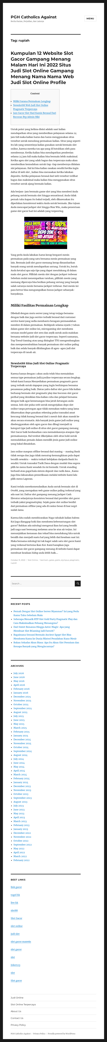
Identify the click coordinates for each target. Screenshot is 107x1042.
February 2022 (22, 860)
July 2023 (19, 805)
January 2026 (21, 692)
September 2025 (23, 708)
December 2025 (22, 696)
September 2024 (23, 751)
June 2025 (19, 720)
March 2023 (20, 821)
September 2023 (23, 797)
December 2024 (22, 739)
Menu (90, 18)
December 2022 (22, 833)
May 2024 (19, 766)
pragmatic (74, 560)
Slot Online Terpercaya (23, 1004)
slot (13, 957)
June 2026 (19, 677)
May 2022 (19, 848)
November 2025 (22, 700)
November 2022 (22, 836)
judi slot (15, 933)
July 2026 (19, 673)
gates (51, 560)
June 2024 (19, 762)
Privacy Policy (18, 1025)
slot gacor (16, 949)
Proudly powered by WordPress (61, 1034)
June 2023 (19, 809)
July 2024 (19, 759)
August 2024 (20, 755)
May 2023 (19, 813)
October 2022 (21, 840)
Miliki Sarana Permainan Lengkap (32, 101)
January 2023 (21, 829)
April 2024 (19, 770)
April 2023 (19, 817)
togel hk (15, 894)
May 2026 (19, 681)
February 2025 (22, 731)
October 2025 (21, 704)
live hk (14, 902)
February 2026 (22, 688)
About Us (16, 1011)
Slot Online (33, 560)
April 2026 (19, 685)
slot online (17, 926)
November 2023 (22, 790)
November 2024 (22, 743)
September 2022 (23, 844)
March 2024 (20, 774)
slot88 (14, 910)
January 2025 (21, 735)
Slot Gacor (16, 918)
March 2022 (20, 856)
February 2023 (21, 825)
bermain (44, 560)
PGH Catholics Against (34, 17)
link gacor (16, 887)
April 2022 (19, 852)
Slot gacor (16, 980)
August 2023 (20, 801)
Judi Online (17, 997)
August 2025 (20, 712)
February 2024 (22, 778)
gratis (57, 560)
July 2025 (19, 716)
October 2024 (21, 747)
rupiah (14, 563)
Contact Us (17, 1018)
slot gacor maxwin (21, 941)
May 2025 (19, 723)
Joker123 (15, 965)
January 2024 (21, 782)
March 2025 (20, 727)
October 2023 (21, 794)
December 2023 (22, 786)
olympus (65, 560)
